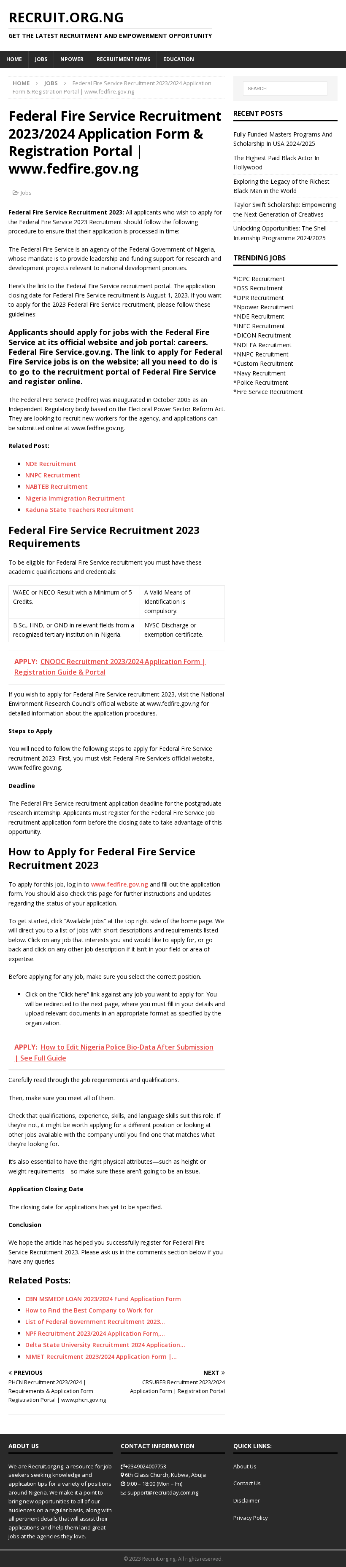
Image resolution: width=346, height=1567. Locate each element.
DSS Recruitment (260, 288)
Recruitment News (123, 59)
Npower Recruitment (265, 307)
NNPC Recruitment (53, 475)
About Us (245, 1466)
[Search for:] (285, 88)
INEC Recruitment (261, 326)
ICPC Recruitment (261, 279)
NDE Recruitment (50, 464)
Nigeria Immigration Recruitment (75, 498)
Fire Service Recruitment (270, 392)
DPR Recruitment (260, 298)
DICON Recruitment (264, 335)
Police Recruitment (262, 382)
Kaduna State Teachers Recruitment (79, 510)
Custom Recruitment (265, 363)
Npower (72, 59)
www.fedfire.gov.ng (119, 884)
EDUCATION (178, 59)
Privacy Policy (250, 1517)
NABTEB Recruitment (56, 486)
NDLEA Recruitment (264, 345)
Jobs (41, 59)
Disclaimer (246, 1500)
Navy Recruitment (261, 373)
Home (14, 59)
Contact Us (247, 1483)
